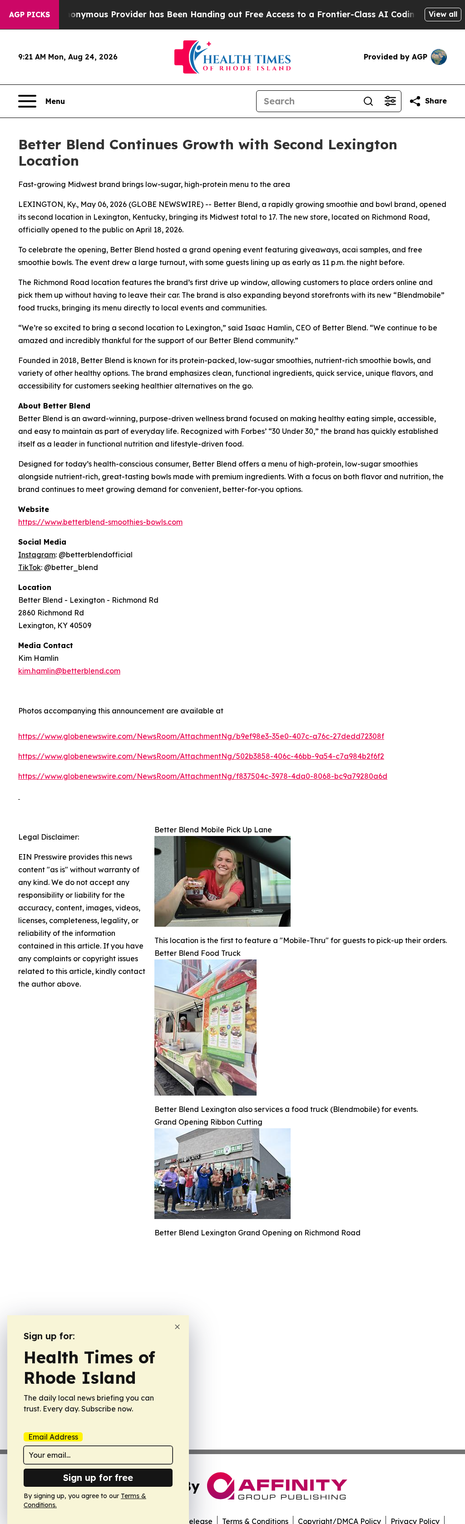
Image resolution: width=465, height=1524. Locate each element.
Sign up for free (98, 1477)
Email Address (53, 1436)
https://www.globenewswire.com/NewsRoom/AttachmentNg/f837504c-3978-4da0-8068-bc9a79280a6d (202, 776)
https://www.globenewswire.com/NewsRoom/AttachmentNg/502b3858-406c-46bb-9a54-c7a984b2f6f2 (201, 756)
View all (443, 14)
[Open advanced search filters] (390, 101)
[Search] (368, 101)
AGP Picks (29, 14)
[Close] (177, 1326)
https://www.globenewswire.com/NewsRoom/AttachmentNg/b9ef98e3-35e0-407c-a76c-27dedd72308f (201, 736)
